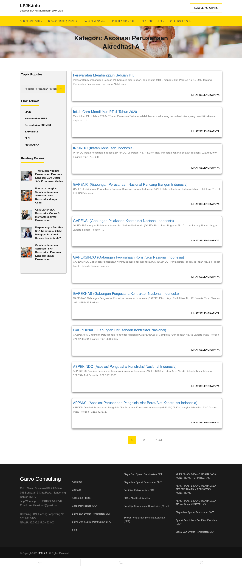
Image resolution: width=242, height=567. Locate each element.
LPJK (28, 111)
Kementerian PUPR (36, 118)
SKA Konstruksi (152, 21)
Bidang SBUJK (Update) (62, 21)
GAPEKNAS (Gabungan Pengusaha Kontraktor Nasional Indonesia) (126, 293)
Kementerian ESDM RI (38, 125)
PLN (27, 138)
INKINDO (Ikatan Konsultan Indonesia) (103, 147)
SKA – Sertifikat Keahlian (137, 498)
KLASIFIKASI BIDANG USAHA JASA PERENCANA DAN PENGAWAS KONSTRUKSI (196, 489)
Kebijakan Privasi (81, 497)
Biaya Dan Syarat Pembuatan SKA (91, 521)
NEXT (159, 439)
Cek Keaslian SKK (123, 21)
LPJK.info (30, 6)
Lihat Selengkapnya (205, 94)
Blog (74, 529)
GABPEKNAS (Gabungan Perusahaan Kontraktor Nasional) (119, 329)
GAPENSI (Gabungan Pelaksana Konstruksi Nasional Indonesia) (123, 220)
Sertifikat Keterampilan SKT (139, 490)
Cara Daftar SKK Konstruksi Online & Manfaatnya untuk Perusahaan (47, 215)
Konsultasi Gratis (206, 8)
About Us (77, 481)
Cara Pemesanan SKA (84, 505)
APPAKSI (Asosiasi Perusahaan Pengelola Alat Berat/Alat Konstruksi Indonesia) (135, 402)
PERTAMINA (32, 144)
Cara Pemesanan (94, 21)
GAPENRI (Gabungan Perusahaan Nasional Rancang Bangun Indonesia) (130, 184)
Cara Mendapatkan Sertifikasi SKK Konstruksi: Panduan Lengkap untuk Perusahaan (48, 252)
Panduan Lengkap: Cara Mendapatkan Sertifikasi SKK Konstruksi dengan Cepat (46, 195)
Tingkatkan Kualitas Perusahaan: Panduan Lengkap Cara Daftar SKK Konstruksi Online (49, 176)
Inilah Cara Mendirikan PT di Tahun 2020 (105, 111)
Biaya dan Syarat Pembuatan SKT (91, 513)
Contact (76, 489)
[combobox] (43, 89)
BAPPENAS (31, 131)
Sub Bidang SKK (30, 21)
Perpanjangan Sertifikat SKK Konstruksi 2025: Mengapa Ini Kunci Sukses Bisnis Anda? (49, 232)
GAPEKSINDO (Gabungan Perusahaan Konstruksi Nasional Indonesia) (128, 257)
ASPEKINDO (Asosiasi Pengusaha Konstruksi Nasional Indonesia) (125, 366)
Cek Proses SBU (180, 21)
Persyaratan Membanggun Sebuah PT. (103, 75)
